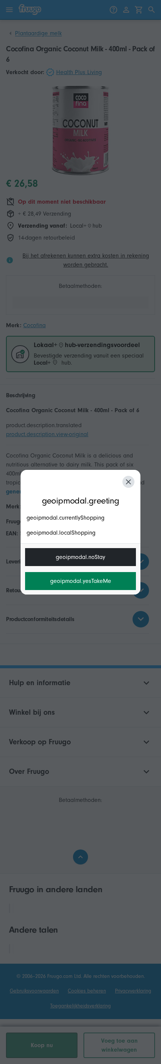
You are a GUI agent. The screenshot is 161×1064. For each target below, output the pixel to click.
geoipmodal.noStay (80, 557)
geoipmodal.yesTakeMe (80, 581)
